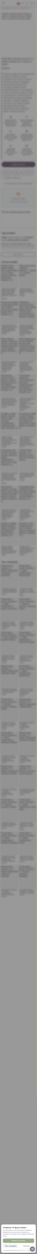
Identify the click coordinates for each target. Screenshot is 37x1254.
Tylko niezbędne (10, 1246)
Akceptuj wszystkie (18, 1240)
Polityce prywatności (27, 1250)
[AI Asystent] (32, 1249)
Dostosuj (26, 1246)
